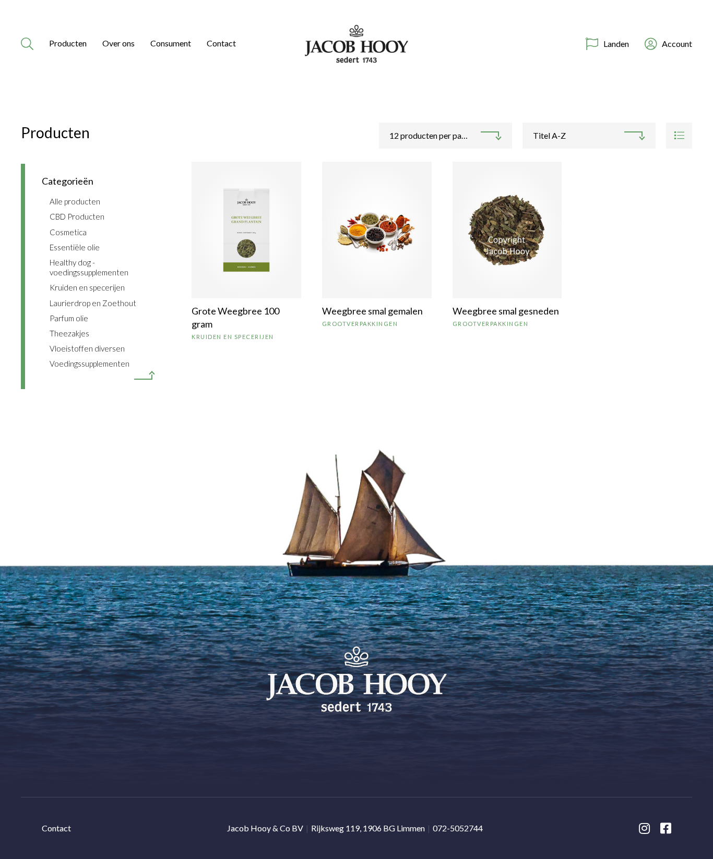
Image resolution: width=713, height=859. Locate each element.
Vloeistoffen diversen (87, 348)
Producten (68, 43)
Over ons (118, 43)
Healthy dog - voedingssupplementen (89, 267)
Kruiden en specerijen (87, 287)
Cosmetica (68, 232)
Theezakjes (69, 333)
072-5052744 (458, 828)
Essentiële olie (75, 247)
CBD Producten (77, 216)
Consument (170, 43)
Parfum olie (69, 318)
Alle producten (75, 201)
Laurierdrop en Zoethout (93, 303)
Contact (221, 43)
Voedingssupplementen (89, 363)
